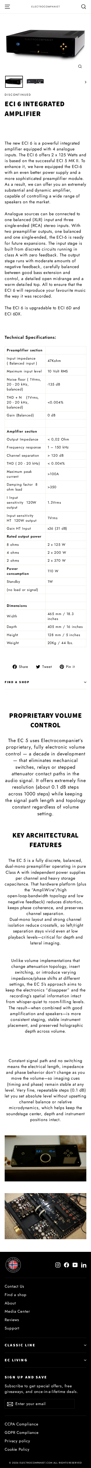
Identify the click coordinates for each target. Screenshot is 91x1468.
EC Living (16, 1360)
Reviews (12, 1319)
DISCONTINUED (18, 95)
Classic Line (20, 1345)
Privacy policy (17, 1441)
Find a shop (17, 682)
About (10, 1303)
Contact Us (14, 1286)
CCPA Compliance (21, 1424)
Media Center (17, 1311)
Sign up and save (26, 1377)
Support (12, 1328)
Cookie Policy (17, 1449)
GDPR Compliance (22, 1432)
